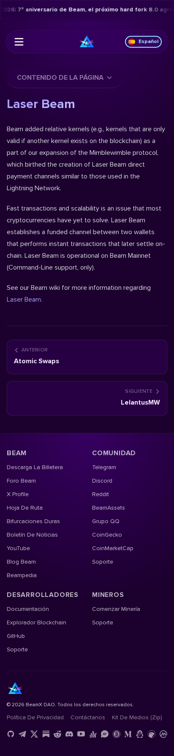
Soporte (102, 561)
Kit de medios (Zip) (137, 717)
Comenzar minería (116, 609)
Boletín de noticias (32, 534)
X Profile (18, 494)
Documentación (28, 609)
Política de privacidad (35, 717)
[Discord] (69, 734)
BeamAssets (108, 507)
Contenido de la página (60, 77)
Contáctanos (88, 717)
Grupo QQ (106, 521)
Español (148, 41)
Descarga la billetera (35, 467)
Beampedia (22, 575)
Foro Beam (21, 480)
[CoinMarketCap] (163, 734)
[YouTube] (81, 734)
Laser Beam (24, 299)
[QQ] (140, 734)
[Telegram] (22, 734)
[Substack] (46, 734)
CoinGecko (107, 534)
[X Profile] (34, 734)
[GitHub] (10, 734)
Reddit (100, 494)
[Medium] (128, 734)
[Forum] (105, 734)
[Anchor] (93, 734)
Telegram (104, 467)
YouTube (18, 548)
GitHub (16, 636)
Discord (102, 480)
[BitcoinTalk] (116, 734)
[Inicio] (87, 41)
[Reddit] (57, 734)
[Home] (19, 42)
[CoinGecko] (151, 734)
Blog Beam (21, 561)
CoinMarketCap (112, 548)
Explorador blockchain (36, 622)
